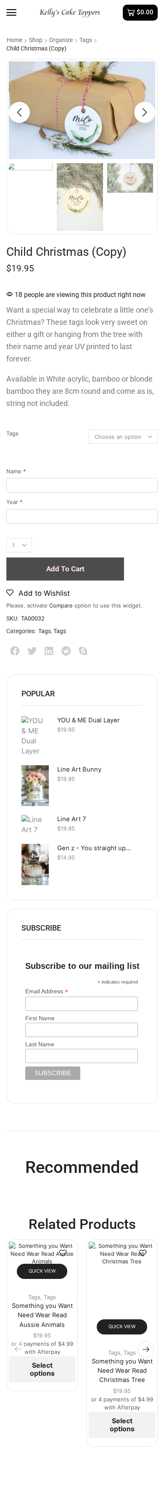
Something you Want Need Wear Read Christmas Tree (122, 1371)
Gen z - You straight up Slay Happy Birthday (94, 848)
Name (16, 471)
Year (14, 502)
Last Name (39, 1044)
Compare (61, 605)
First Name (40, 1018)
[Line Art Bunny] (35, 785)
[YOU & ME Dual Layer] (35, 736)
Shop (35, 40)
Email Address (46, 991)
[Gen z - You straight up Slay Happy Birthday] (35, 864)
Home (14, 40)
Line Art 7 (71, 819)
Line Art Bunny (79, 769)
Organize (61, 40)
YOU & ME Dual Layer (88, 720)
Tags (85, 40)
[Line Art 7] (35, 825)
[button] (11, 13)
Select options (42, 1369)
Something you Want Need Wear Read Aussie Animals (42, 1315)
